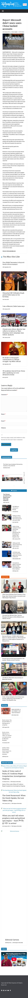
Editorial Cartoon (12, 940)
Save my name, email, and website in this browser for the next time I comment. (13, 438)
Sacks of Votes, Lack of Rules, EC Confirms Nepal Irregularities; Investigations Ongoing (14, 775)
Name (3, 414)
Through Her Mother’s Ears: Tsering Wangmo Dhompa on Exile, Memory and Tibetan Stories (13, 617)
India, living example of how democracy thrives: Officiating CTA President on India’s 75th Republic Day (16, 532)
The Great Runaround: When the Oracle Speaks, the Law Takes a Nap (14, 798)
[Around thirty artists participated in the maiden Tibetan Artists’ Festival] (14, 650)
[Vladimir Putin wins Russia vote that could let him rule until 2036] (6, 517)
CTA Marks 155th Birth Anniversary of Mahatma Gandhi (12, 678)
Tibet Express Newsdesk (16, 781)
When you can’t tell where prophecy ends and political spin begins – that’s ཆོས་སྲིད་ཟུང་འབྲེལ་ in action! (13, 819)
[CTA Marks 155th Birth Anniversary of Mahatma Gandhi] (14, 669)
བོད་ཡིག (24, 4)
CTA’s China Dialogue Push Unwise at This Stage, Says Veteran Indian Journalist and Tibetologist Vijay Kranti (13, 596)
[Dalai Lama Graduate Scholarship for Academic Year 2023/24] (12, 478)
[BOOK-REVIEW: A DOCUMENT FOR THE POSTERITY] (5, 713)
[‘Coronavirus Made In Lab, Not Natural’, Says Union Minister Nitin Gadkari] (6, 564)
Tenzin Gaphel (14, 31)
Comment (4, 394)
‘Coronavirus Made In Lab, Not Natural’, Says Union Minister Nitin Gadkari (16, 566)
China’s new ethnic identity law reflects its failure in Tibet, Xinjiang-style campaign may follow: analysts (14, 332)
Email (3, 421)
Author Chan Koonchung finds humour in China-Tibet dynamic (6, 751)
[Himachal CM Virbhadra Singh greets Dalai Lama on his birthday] (14, 272)
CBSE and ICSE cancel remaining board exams (17, 544)
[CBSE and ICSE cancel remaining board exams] (6, 544)
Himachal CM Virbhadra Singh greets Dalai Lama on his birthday (13, 295)
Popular (14, 490)
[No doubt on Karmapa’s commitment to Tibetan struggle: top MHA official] (14, 343)
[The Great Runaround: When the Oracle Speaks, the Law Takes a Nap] (14, 791)
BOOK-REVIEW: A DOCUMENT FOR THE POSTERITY (16, 711)
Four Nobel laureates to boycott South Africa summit (13, 263)
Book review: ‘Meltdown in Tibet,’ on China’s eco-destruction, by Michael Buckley (6, 736)
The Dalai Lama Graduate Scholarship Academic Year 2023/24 (12, 465)
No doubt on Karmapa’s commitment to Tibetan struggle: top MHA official (12, 359)
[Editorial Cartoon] (14, 883)
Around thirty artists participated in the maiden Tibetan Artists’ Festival (13, 659)
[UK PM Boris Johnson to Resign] (6, 508)
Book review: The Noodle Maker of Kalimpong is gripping (7, 722)
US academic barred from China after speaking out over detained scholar (14, 373)
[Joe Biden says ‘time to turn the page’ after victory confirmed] (6, 554)
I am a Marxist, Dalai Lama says (14, 306)
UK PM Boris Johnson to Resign (15, 508)
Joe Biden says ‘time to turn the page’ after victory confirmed (17, 554)
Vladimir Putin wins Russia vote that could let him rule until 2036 (17, 518)
